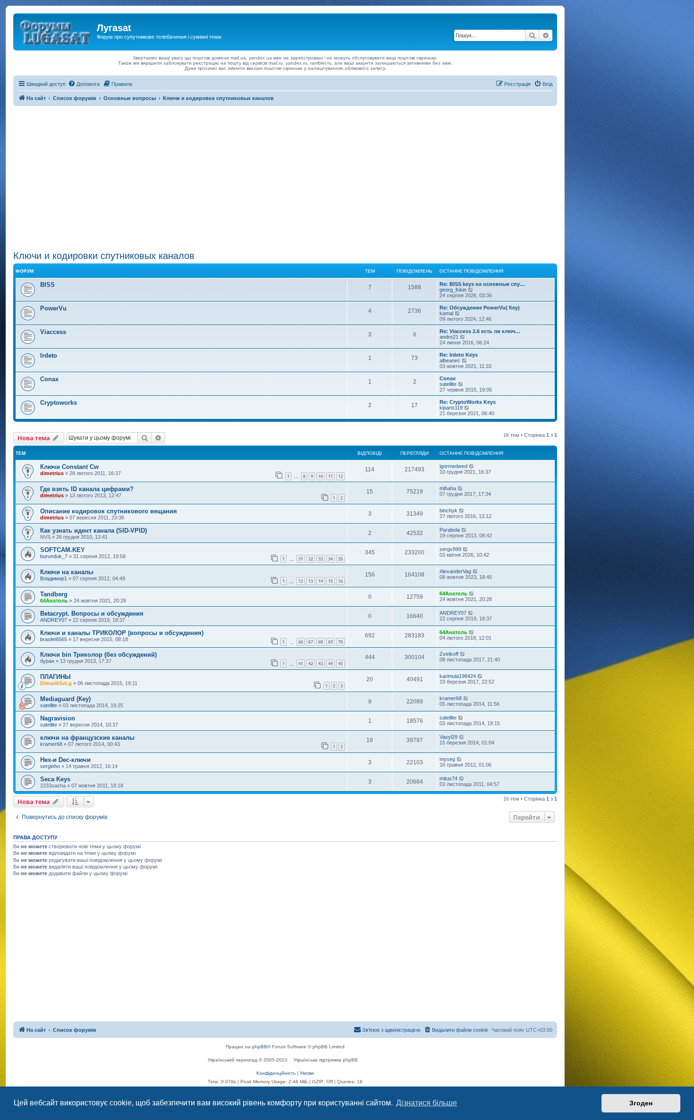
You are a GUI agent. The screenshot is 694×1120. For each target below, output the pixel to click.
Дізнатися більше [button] (426, 1103)
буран (47, 661)
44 (330, 663)
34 (330, 559)
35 (340, 559)
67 (310, 642)
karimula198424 (458, 676)
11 (330, 476)
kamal (446, 313)
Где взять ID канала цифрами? (87, 489)
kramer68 (451, 698)
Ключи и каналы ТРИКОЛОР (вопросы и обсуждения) (121, 632)
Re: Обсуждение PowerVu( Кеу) (480, 307)
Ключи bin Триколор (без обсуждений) (98, 654)
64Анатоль (54, 600)
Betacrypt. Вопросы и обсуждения (92, 613)
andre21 (449, 337)
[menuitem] (84, 84)
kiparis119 (451, 407)
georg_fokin (453, 290)
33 (320, 559)
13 (310, 581)
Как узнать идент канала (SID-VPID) (93, 530)
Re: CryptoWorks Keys (468, 402)
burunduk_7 (54, 556)
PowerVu (53, 308)
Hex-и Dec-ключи (65, 759)
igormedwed (453, 466)
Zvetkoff (449, 654)
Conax (49, 379)
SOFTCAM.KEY (62, 549)
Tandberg (54, 594)
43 (320, 663)
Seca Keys (55, 779)
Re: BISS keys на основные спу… (482, 284)
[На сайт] (56, 31)
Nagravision (57, 718)
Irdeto (48, 355)
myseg (447, 759)
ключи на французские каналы (87, 737)
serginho (50, 766)
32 (310, 559)
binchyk (448, 510)
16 (340, 581)
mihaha (448, 488)
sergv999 (450, 549)
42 (310, 663)
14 (320, 581)
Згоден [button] (640, 1103)
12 (340, 476)
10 (320, 476)
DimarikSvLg (56, 683)
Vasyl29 (448, 737)
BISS (47, 284)
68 (320, 642)
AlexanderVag (455, 571)
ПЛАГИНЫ (55, 676)
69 (330, 642)
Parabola (450, 530)
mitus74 (448, 778)
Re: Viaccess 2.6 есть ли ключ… (480, 331)
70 (340, 642)
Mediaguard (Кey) (65, 698)
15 (330, 581)
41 (300, 663)
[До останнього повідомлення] (472, 466)
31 (300, 559)
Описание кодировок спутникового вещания (108, 511)
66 (300, 642)
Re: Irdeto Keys (459, 355)
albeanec (450, 360)
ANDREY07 (53, 620)
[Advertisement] (285, 177)
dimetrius (52, 473)
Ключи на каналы (66, 572)
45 (340, 663)
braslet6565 (53, 639)
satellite (448, 384)
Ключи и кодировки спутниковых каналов (104, 256)
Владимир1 (53, 578)
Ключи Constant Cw (69, 466)
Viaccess (53, 331)
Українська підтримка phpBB (326, 1059)
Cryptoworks (58, 402)
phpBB (259, 1046)
